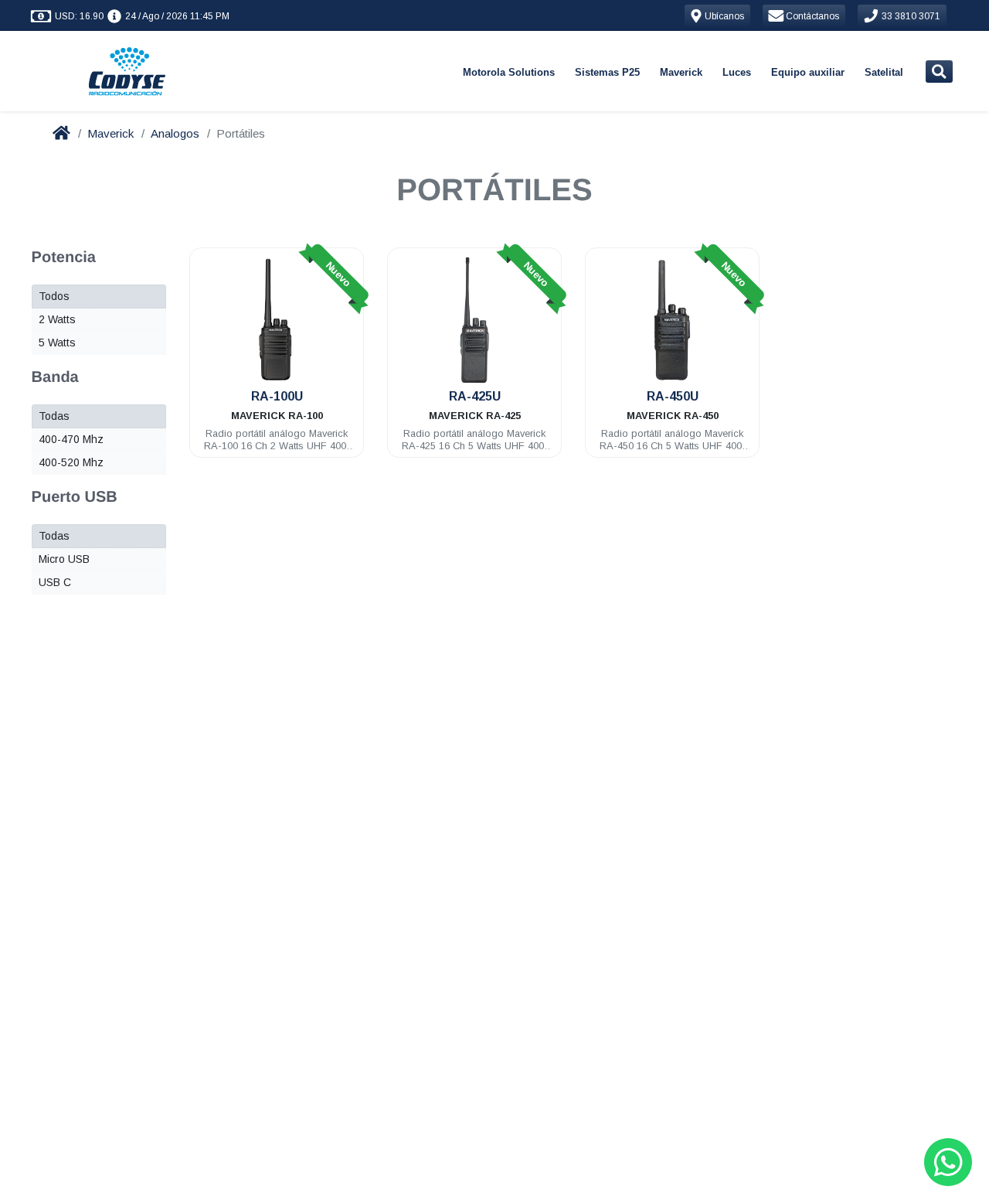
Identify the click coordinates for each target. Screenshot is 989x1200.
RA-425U (475, 396)
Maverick (681, 72)
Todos (54, 296)
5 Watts (57, 342)
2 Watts (57, 319)
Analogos (175, 133)
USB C (55, 582)
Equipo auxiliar (808, 72)
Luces (736, 72)
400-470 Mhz (71, 439)
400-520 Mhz (71, 462)
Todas (54, 416)
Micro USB (64, 559)
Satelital (884, 72)
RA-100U (277, 396)
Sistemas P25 (607, 72)
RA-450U (672, 396)
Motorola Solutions (509, 72)
